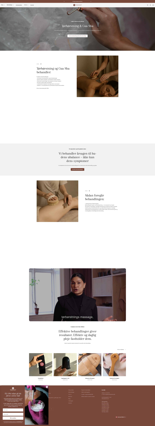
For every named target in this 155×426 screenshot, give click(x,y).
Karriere (70, 403)
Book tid (32, 5)
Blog (69, 398)
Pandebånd (40, 378)
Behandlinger (9, 4)
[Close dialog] (47, 387)
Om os (25, 4)
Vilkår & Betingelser (85, 392)
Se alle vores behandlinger (77, 169)
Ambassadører (19, 5)
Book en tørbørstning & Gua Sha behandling (77, 35)
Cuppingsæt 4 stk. (65, 378)
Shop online (71, 390)
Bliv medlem (13, 418)
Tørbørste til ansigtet (114, 378)
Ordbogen (70, 400)
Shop (2, 4)
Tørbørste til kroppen (90, 378)
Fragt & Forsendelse (85, 390)
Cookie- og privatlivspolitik (87, 394)
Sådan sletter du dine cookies (88, 396)
